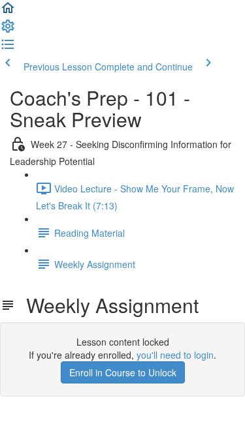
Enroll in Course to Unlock (122, 372)
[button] (8, 11)
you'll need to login (175, 354)
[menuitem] (8, 30)
